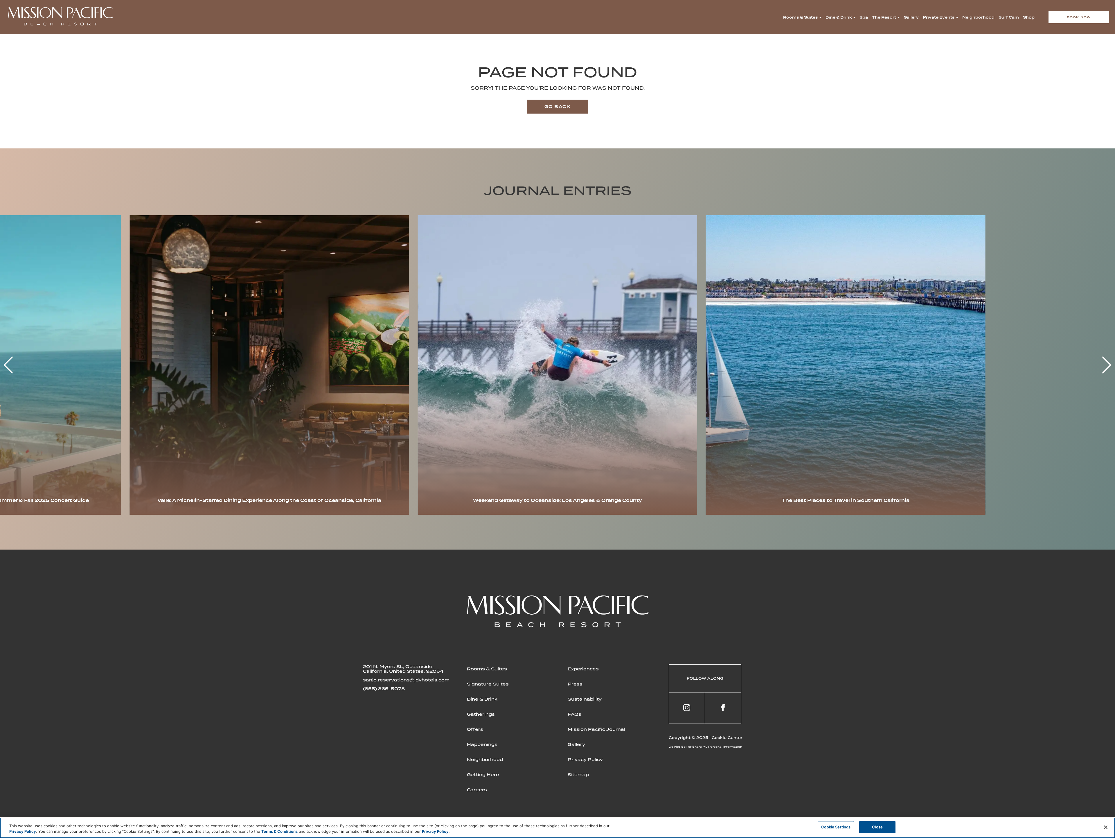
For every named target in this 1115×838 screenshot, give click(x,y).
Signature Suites (488, 684)
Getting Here (483, 774)
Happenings (482, 744)
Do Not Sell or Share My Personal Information (705, 746)
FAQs (574, 714)
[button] (1106, 365)
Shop (1029, 17)
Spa (863, 17)
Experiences (583, 669)
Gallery (911, 17)
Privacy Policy (585, 759)
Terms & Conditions (279, 831)
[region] (557, 827)
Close (877, 827)
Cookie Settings (835, 827)
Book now (1079, 17)
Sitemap (578, 774)
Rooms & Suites (800, 17)
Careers (477, 789)
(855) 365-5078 (384, 688)
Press (575, 684)
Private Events (939, 17)
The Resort (884, 17)
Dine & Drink (839, 17)
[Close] (1105, 827)
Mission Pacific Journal (596, 729)
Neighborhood (978, 17)
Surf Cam (1009, 17)
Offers (475, 729)
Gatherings (481, 714)
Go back (557, 106)
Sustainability (585, 699)
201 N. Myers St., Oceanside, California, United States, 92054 (403, 669)
